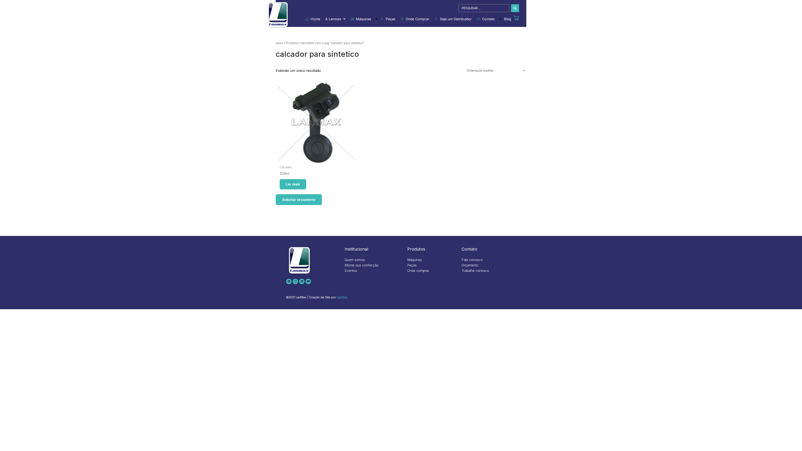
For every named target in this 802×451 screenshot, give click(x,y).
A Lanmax (333, 19)
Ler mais (293, 184)
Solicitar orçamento (298, 200)
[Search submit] (515, 8)
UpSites (342, 297)
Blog (507, 19)
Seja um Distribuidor (455, 19)
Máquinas (362, 19)
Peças (389, 19)
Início (279, 43)
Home (314, 19)
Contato (487, 19)
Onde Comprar (416, 19)
